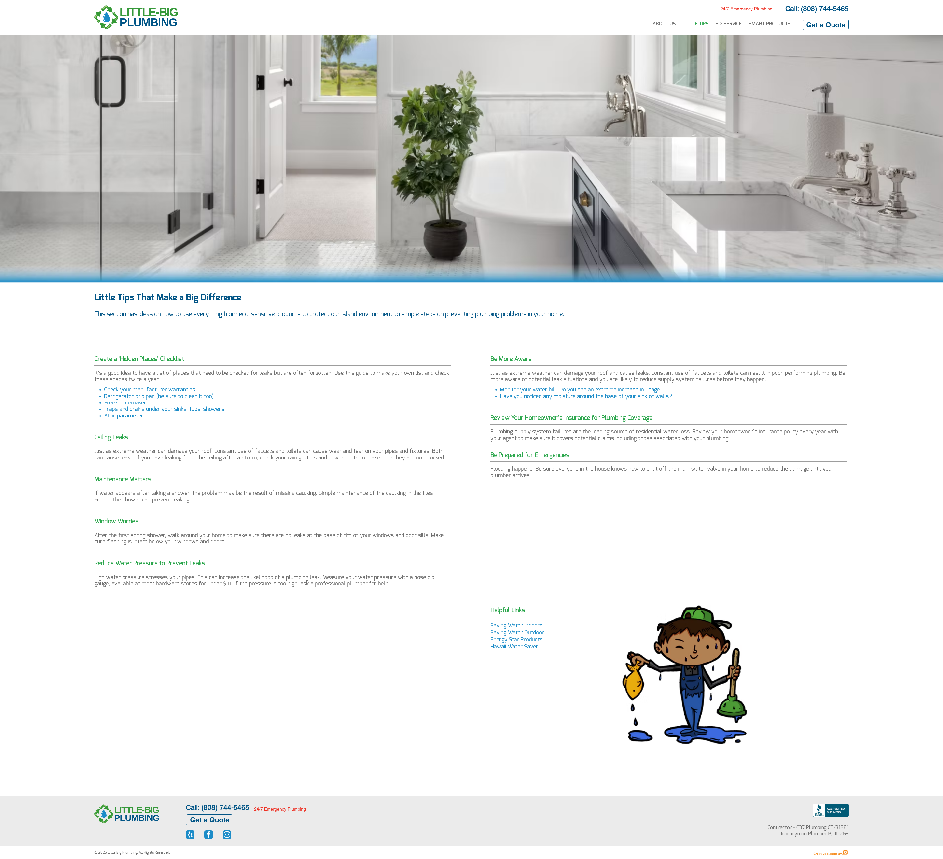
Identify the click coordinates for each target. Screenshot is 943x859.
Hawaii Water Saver (514, 646)
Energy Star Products (516, 639)
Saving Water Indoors (516, 625)
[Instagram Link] (227, 834)
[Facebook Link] (208, 834)
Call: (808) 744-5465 (817, 9)
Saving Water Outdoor (517, 632)
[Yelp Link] (190, 834)
